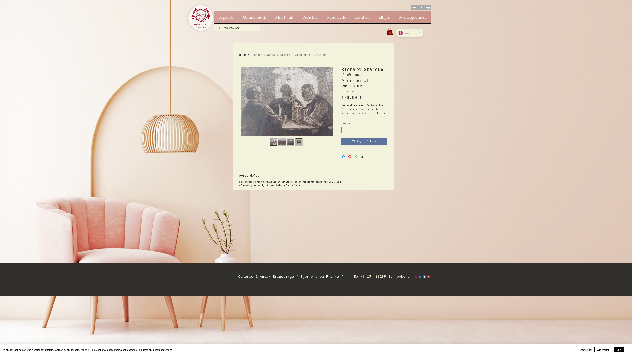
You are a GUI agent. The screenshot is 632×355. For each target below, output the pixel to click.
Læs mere (346, 117)
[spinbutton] (349, 130)
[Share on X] (362, 157)
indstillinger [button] (586, 349)
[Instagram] (415, 276)
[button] (390, 31)
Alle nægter (603, 349)
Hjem (242, 55)
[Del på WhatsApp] (356, 157)
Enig (619, 349)
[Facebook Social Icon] (424, 276)
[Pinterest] (428, 276)
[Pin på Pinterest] (350, 157)
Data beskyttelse (163, 349)
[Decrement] (344, 130)
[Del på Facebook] (343, 157)
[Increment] (354, 130)
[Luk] (628, 349)
